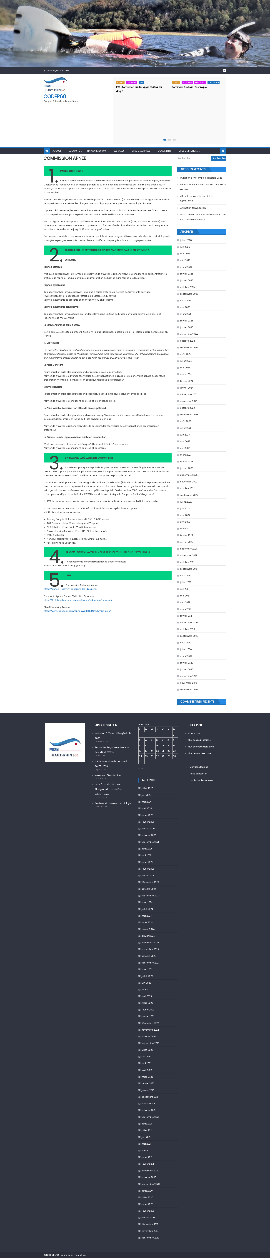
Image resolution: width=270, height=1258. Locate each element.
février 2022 (186, 535)
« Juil (140, 768)
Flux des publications (199, 740)
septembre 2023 (189, 414)
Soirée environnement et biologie (113, 803)
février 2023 (186, 461)
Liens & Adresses (141, 150)
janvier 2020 (186, 669)
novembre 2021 (188, 555)
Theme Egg (79, 1254)
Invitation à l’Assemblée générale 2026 (201, 177)
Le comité (74, 150)
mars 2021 (185, 609)
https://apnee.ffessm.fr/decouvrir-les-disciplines (71, 589)
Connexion (194, 733)
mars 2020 (186, 656)
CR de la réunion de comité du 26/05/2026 (196, 199)
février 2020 (186, 662)
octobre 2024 (187, 340)
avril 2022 (185, 521)
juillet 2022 (186, 501)
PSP (141, 82)
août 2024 (185, 354)
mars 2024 (186, 374)
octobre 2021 (187, 562)
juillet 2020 (186, 649)
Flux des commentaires (201, 746)
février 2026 (186, 273)
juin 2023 (185, 434)
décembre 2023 (189, 394)
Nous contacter (198, 773)
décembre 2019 (188, 676)
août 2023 (185, 421)
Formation (200, 82)
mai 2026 (185, 253)
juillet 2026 (186, 240)
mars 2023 (186, 454)
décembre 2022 (189, 475)
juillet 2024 (186, 361)
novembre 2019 (188, 682)
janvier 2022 (186, 542)
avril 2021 (185, 602)
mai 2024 (185, 367)
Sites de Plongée (188, 150)
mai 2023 (185, 441)
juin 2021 (184, 589)
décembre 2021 (188, 548)
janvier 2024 (186, 387)
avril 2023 (185, 448)
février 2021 (186, 615)
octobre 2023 (187, 407)
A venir (120, 82)
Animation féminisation (193, 207)
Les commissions (97, 150)
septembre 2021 (189, 568)
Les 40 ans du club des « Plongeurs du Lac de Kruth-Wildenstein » (203, 217)
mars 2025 (186, 314)
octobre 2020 (187, 629)
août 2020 (185, 642)
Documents (164, 150)
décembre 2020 (189, 622)
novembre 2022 (188, 481)
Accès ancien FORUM (201, 780)
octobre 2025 (187, 287)
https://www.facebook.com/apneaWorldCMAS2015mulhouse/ (77, 611)
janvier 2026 (186, 280)
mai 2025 (185, 307)
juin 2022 (185, 508)
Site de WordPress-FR (199, 753)
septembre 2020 (189, 636)
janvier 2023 (186, 468)
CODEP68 (55, 96)
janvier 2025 (186, 327)
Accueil (56, 150)
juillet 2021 (185, 582)
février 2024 (186, 381)
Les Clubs (119, 150)
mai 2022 (185, 515)
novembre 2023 (188, 401)
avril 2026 (185, 260)
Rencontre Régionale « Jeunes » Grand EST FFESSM (203, 187)
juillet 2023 (186, 428)
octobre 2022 (187, 488)
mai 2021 (185, 595)
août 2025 (185, 300)
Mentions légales (199, 767)
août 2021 (185, 575)
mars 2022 (186, 528)
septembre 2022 (189, 495)
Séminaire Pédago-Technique (189, 87)
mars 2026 (186, 267)
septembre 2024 (189, 347)
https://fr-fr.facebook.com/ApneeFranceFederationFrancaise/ (78, 600)
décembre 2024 (189, 334)
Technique (213, 82)
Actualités (131, 82)
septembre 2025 (189, 293)
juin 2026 (185, 246)
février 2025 (186, 320)
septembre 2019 (189, 689)
